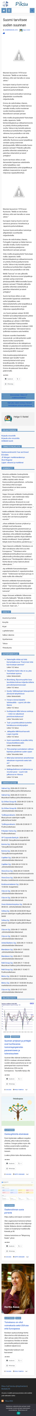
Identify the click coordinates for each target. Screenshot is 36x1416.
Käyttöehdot (21, 1386)
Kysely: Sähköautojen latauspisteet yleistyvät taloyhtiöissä (20, 692)
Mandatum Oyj (7, 949)
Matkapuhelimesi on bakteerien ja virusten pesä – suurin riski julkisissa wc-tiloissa (20, 772)
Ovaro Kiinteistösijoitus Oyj (11, 904)
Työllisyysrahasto (8, 815)
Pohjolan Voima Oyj (8, 831)
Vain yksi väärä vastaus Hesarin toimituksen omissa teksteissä (19, 404)
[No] (34, 1410)
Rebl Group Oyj (7, 963)
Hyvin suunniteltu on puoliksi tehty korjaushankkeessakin (20, 741)
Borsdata (4, 455)
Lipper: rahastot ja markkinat (12, 462)
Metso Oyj (5, 976)
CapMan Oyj (6, 857)
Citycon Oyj (5, 891)
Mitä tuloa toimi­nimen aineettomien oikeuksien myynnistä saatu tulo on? (20, 760)
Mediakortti (5, 1389)
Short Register (6, 460)
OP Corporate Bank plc (10, 837)
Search (32, 10)
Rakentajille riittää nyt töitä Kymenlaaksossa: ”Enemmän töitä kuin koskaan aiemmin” (20, 662)
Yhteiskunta (7, 648)
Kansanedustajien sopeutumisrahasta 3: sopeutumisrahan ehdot (17, 571)
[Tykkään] (4, 33)
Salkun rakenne (8, 635)
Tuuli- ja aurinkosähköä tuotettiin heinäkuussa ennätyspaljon (19, 724)
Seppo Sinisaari (19, 1174)
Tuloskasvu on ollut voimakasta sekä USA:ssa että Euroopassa (17, 549)
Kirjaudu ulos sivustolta (10, 438)
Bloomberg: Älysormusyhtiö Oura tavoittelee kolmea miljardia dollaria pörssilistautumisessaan (20, 682)
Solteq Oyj (5, 911)
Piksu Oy (4, 1386)
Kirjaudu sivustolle (8, 435)
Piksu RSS (9, 1401)
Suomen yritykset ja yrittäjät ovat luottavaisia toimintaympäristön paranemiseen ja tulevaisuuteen (16, 527)
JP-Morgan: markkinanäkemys (13, 457)
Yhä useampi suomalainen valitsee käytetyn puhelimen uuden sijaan (20, 750)
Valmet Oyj (5, 788)
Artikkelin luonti (7, 441)
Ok (18, 1413)
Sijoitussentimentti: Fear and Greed (15, 452)
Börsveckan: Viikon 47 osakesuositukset (18, 396)
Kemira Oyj (5, 844)
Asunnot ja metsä (9, 618)
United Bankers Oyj (8, 943)
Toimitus (12, 1386)
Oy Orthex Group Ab (8, 801)
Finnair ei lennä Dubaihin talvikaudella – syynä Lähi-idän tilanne (18, 702)
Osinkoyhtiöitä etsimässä (16, 1134)
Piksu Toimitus (19, 1090)
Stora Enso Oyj (7, 871)
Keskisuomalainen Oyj (10, 884)
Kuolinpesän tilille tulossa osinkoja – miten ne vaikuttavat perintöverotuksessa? (20, 714)
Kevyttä (5, 622)
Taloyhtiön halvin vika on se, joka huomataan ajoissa (19, 672)
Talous (5, 643)
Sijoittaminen (7, 639)
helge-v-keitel (26, 30)
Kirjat (4, 626)
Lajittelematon (8, 631)
